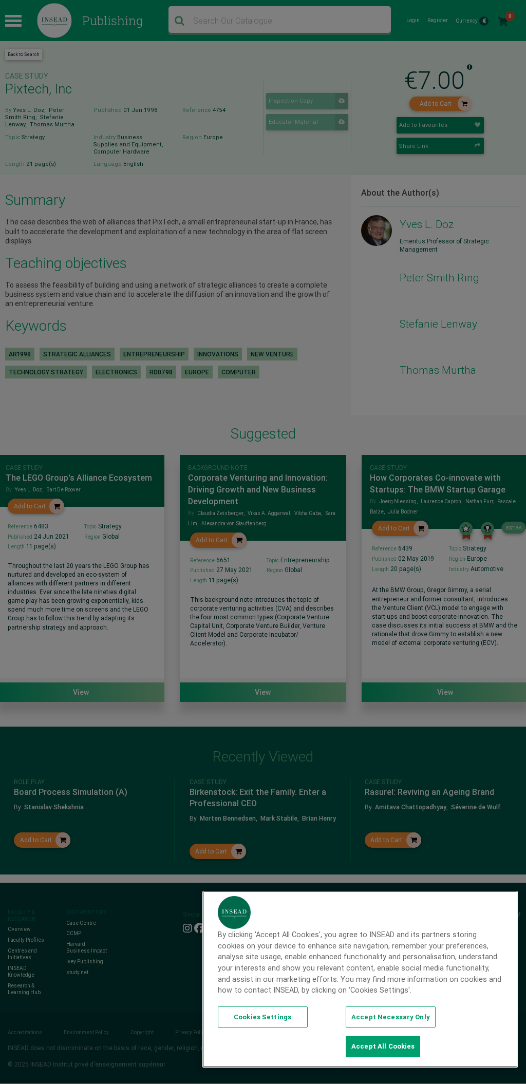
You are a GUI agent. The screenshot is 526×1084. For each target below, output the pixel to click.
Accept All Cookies (383, 1046)
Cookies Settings (262, 1017)
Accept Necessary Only (390, 1017)
